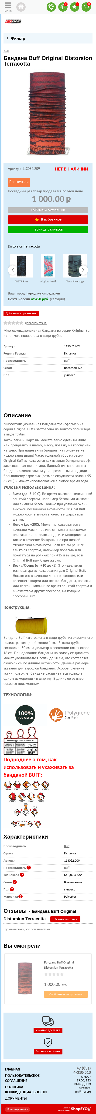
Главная (12, 1069)
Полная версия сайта (17, 1109)
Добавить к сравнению (21, 313)
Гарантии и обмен (48, 1051)
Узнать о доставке (48, 1030)
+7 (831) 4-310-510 (82, 1070)
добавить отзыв (36, 323)
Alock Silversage (75, 281)
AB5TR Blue (21, 281)
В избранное (51, 219)
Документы (16, 1099)
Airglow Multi (48, 281)
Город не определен (43, 293)
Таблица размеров (48, 229)
